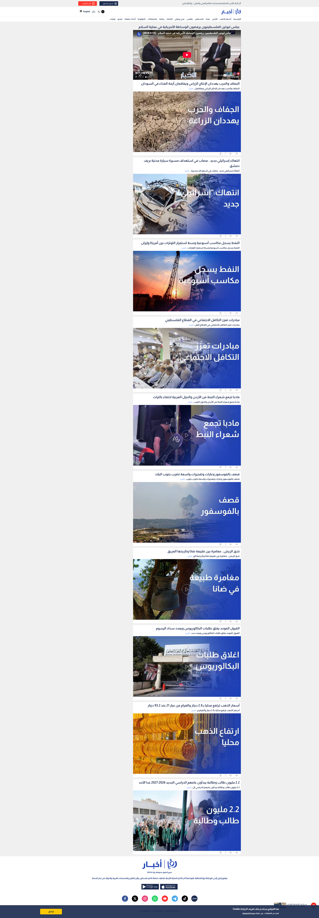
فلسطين (199, 19)
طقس (190, 19)
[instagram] (145, 898)
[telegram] (175, 898)
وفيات (112, 19)
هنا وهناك (152, 19)
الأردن (214, 19)
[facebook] (125, 898)
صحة (208, 19)
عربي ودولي (180, 19)
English (86, 11)
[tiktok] (185, 898)
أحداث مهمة (130, 19)
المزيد (191, 89)
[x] (135, 898)
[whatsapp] (155, 898)
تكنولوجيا (142, 19)
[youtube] (165, 898)
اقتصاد (169, 19)
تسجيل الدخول (108, 3)
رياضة (161, 19)
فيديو (120, 19)
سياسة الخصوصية (248, 913)
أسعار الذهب (225, 19)
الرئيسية (237, 19)
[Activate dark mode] (101, 12)
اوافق (51, 911)
